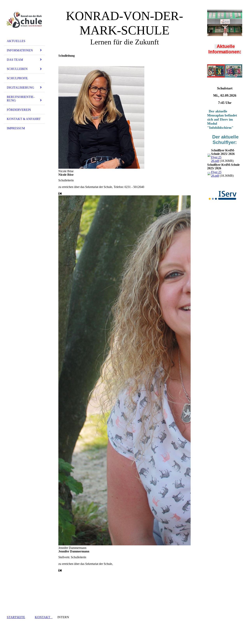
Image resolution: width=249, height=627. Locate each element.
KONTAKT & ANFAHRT (24, 119)
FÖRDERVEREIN (19, 109)
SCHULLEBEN (17, 69)
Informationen (20, 50)
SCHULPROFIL (17, 78)
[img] (24, 20)
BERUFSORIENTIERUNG (20, 98)
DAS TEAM (15, 59)
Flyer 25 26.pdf (216, 159)
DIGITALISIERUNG (20, 87)
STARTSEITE (16, 617)
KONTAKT (44, 617)
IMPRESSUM (16, 128)
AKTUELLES (16, 41)
